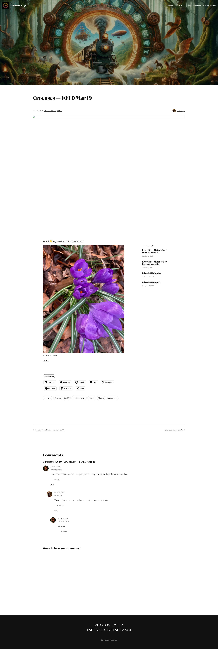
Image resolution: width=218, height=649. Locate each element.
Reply (52, 485)
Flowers (57, 398)
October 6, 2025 (147, 267)
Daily (59, 111)
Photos (101, 398)
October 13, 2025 (147, 256)
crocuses (47, 398)
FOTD (66, 398)
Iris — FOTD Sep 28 (151, 273)
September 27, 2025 (148, 286)
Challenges (50, 111)
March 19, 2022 (56, 466)
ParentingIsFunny (56, 469)
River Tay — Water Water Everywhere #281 (154, 262)
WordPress (113, 640)
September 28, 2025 (148, 277)
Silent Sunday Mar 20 (173, 429)
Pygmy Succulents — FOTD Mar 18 (50, 429)
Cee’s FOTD (77, 241)
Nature (92, 398)
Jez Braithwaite (79, 398)
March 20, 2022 (59, 492)
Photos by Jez (19, 5)
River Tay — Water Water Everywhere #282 (154, 251)
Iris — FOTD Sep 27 (151, 282)
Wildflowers (112, 398)
